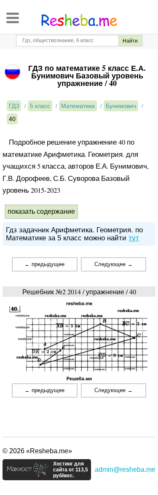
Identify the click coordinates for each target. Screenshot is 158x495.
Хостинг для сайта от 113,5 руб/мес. (70, 470)
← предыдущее (44, 264)
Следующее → (113, 264)
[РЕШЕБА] (79, 20)
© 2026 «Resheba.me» (37, 451)
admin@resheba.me (125, 469)
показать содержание (41, 211)
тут (134, 238)
